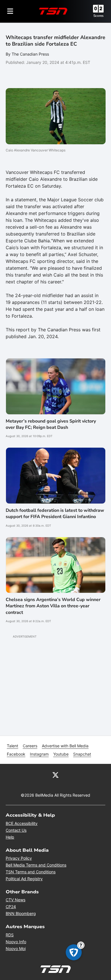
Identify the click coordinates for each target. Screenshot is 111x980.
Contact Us (16, 830)
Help (10, 837)
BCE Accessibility (22, 823)
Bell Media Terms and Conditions (36, 865)
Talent (12, 745)
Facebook (16, 754)
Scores (98, 15)
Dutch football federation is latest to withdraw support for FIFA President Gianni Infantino (55, 513)
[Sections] (10, 11)
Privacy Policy (19, 858)
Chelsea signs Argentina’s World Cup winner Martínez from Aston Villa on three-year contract (53, 606)
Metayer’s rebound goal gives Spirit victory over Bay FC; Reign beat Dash (51, 424)
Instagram (39, 754)
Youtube (61, 754)
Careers (30, 745)
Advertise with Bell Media (65, 745)
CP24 (11, 906)
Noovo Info (16, 941)
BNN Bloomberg (21, 913)
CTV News (15, 899)
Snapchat (82, 754)
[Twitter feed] (55, 774)
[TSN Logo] (53, 11)
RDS (10, 934)
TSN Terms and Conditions (31, 871)
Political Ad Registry (24, 878)
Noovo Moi (16, 948)
